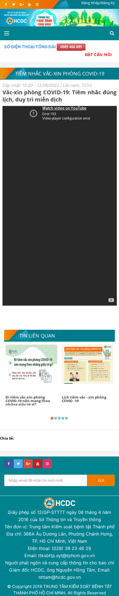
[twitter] (13, 4)
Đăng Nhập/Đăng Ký (98, 2)
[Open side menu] (6, 33)
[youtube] (29, 4)
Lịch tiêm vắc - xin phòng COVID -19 (84, 399)
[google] (21, 4)
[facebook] (6, 4)
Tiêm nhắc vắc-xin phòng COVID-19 (59, 73)
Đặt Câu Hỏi (98, 54)
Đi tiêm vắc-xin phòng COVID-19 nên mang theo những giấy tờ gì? (28, 401)
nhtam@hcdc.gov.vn (59, 577)
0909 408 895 (71, 47)
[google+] (28, 463)
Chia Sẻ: (7, 438)
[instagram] (37, 4)
